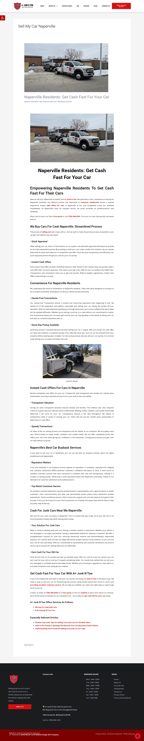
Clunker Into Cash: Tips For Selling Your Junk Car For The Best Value (62, 622)
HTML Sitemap (129, 734)
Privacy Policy (101, 734)
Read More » (29, 644)
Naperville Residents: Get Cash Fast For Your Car (66, 97)
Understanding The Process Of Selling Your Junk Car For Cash (60, 628)
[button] (2, 17)
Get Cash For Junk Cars (48, 101)
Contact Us (106, 6)
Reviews (86, 6)
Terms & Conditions (114, 734)
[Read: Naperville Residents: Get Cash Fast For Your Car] (66, 67)
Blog (95, 6)
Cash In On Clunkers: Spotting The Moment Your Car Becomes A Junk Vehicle (66, 625)
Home (42, 6)
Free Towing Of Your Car (45, 610)
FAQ (78, 6)
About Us (52, 6)
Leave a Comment (31, 101)
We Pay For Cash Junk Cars (46, 607)
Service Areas (67, 6)
